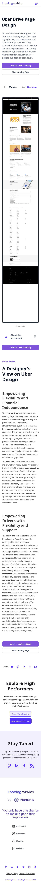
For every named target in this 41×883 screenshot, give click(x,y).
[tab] (10, 87)
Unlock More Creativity (20, 714)
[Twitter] (12, 666)
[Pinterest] (17, 666)
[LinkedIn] (23, 666)
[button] (36, 3)
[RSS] (32, 766)
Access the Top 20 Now (21, 721)
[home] (12, 3)
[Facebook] (29, 666)
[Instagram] (29, 867)
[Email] (35, 666)
